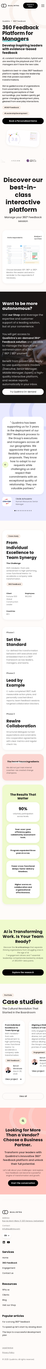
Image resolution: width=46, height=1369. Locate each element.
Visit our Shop (9, 1305)
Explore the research (23, 972)
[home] (10, 5)
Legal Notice (7, 1348)
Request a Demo (30, 6)
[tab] (17, 237)
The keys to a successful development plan (21, 1334)
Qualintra (6, 21)
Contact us (7, 1273)
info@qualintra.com (11, 1229)
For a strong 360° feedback (16, 1321)
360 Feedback (9, 1262)
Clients (5, 1294)
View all (23, 1096)
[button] (42, 6)
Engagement (8, 1267)
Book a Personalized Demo (23, 120)
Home (5, 1257)
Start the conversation (23, 1183)
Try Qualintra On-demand (23, 391)
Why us (5, 1289)
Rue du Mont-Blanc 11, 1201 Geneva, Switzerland (23, 1221)
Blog (4, 1299)
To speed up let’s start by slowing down (22, 1326)
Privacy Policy (8, 1352)
